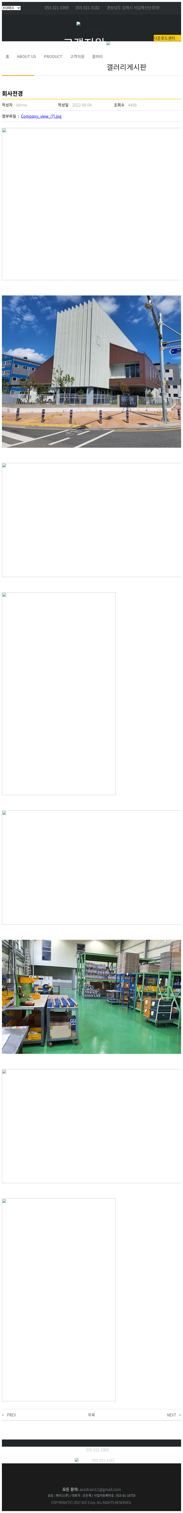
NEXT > (174, 1415)
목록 (91, 1415)
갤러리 (97, 56)
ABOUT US (26, 56)
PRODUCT (53, 56)
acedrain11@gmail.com (100, 1489)
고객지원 (77, 56)
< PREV (9, 1415)
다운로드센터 (164, 38)
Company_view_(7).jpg (41, 116)
